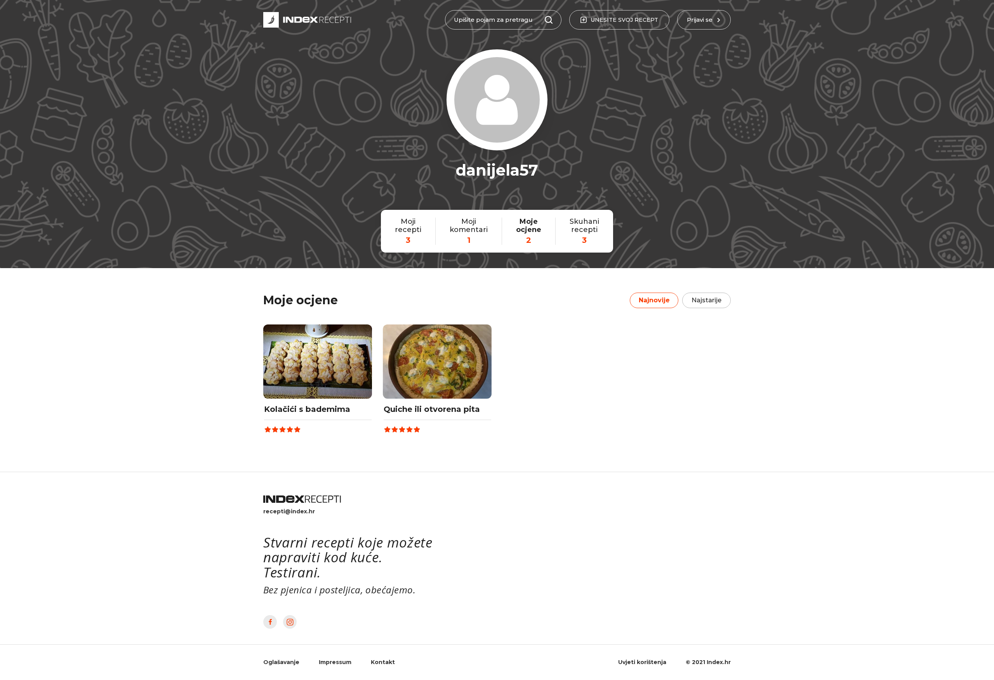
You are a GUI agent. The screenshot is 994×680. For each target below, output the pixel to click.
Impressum (335, 662)
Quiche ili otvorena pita (432, 409)
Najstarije (706, 300)
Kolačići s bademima (307, 409)
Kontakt (383, 662)
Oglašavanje (281, 662)
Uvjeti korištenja (642, 662)
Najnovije (654, 300)
